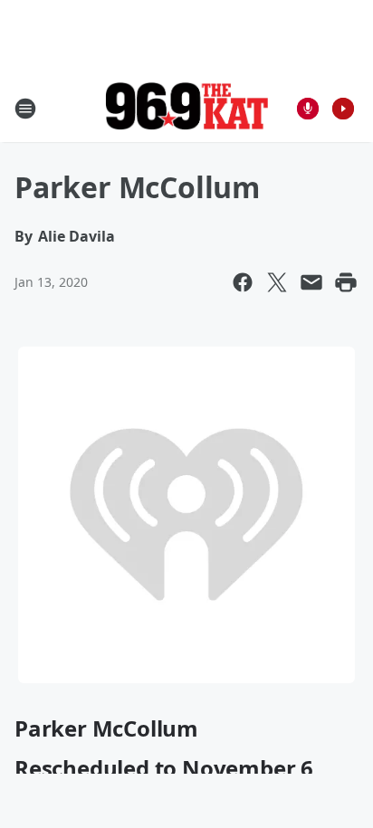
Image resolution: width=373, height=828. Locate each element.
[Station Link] (186, 108)
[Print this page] (346, 282)
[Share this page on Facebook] (242, 282)
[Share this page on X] (277, 282)
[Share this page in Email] (311, 282)
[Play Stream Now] (343, 108)
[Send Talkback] (308, 108)
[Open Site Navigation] (25, 108)
